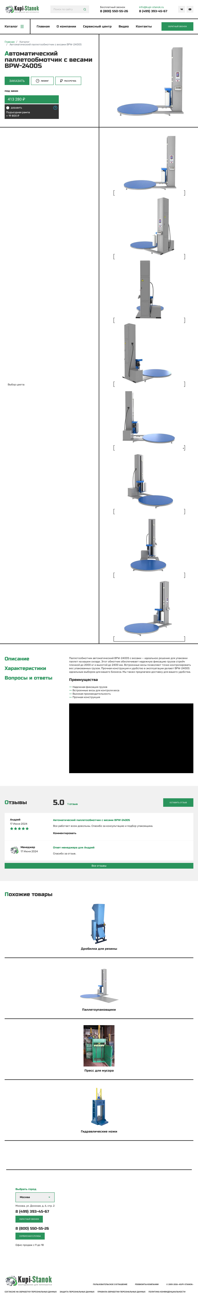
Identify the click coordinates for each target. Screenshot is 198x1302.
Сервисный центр (97, 26)
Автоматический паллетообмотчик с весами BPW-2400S (91, 820)
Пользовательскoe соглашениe (110, 1284)
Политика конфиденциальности (166, 1292)
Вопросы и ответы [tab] (28, 678)
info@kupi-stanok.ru (151, 7)
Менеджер (28, 847)
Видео (124, 26)
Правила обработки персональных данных (121, 1292)
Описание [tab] (17, 658)
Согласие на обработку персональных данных (31, 1292)
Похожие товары (28, 894)
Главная (43, 26)
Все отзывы (99, 865)
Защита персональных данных (77, 1292)
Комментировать (64, 833)
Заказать (17, 81)
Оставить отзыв (178, 802)
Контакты (144, 26)
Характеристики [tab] (25, 668)
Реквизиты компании (147, 1284)
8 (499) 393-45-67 (153, 11)
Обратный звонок (177, 26)
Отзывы (16, 802)
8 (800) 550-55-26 (114, 11)
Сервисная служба (30, 1236)
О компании (66, 26)
